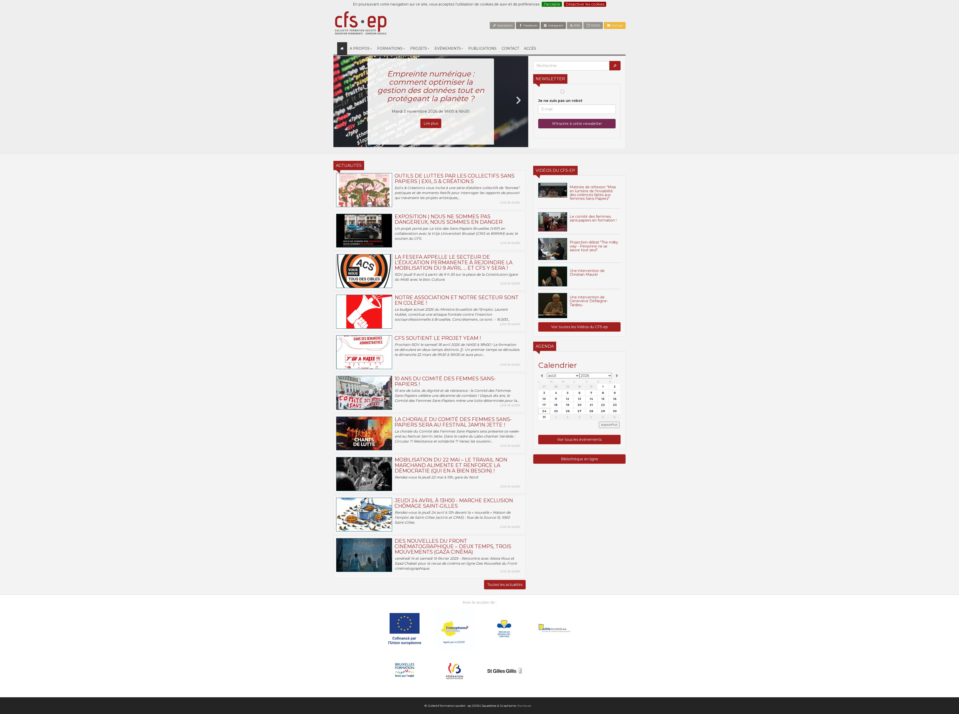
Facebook (530, 25)
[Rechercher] (615, 65)
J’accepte (551, 4)
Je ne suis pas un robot (560, 100)
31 (591, 386)
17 (544, 405)
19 (567, 405)
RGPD (595, 25)
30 (579, 386)
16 (614, 399)
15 (602, 399)
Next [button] (518, 100)
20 (579, 405)
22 (603, 405)
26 (568, 411)
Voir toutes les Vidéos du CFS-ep (579, 327)
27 (544, 386)
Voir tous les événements (579, 439)
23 (615, 405)
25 (556, 411)
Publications (482, 48)
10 (544, 399)
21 (591, 405)
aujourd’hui (609, 424)
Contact (617, 25)
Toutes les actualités (504, 584)
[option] (430, 101)
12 (567, 399)
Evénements (448, 48)
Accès (530, 48)
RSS (576, 25)
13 (579, 399)
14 (591, 399)
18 (555, 405)
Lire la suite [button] (510, 202)
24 (544, 411)
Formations (390, 48)
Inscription (504, 25)
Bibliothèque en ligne (579, 459)
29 (567, 386)
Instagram (555, 25)
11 (556, 399)
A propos (360, 48)
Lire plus (431, 107)
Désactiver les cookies (585, 4)
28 (555, 386)
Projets (418, 48)
